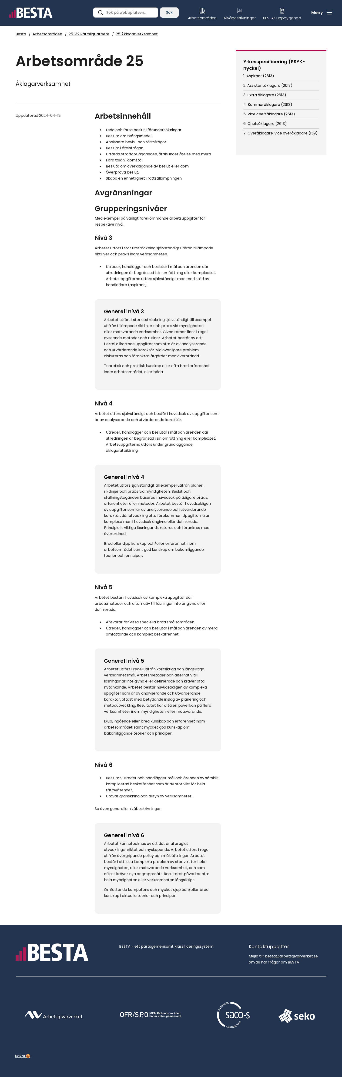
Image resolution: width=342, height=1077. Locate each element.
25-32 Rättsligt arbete (89, 34)
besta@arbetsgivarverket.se (291, 956)
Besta (21, 34)
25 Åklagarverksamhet (137, 34)
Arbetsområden (47, 34)
